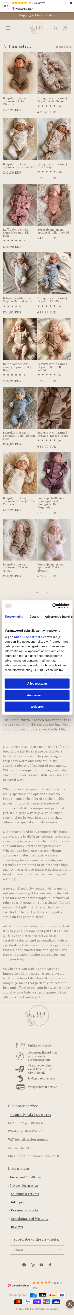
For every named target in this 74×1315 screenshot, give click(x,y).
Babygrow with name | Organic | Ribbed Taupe (52, 434)
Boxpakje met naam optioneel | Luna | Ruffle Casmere (19, 501)
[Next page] (47, 593)
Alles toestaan (37, 683)
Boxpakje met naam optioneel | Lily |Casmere (19, 166)
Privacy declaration (24, 1185)
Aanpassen (34, 695)
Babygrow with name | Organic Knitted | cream (19, 300)
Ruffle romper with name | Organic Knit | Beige (17, 367)
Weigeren (37, 706)
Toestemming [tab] (14, 616)
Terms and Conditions (26, 1177)
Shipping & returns (25, 1194)
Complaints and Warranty (30, 1218)
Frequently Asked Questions (30, 1115)
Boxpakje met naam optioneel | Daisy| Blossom (50, 567)
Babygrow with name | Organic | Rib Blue (52, 300)
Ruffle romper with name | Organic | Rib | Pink (17, 232)
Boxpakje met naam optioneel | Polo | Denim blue (19, 435)
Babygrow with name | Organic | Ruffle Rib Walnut (52, 367)
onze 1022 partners (28, 637)
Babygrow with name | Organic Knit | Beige (52, 100)
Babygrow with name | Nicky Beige (52, 166)
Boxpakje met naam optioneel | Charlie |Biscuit (16, 567)
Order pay (17, 1202)
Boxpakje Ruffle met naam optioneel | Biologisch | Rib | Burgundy (51, 503)
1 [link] (26, 593)
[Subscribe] (59, 1250)
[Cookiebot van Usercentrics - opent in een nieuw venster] (52, 605)
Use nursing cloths (24, 1210)
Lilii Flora (30, 1309)
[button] (8, 28)
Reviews (17, 1227)
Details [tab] (34, 616)
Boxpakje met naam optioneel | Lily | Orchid (53, 231)
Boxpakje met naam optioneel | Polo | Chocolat (16, 101)
